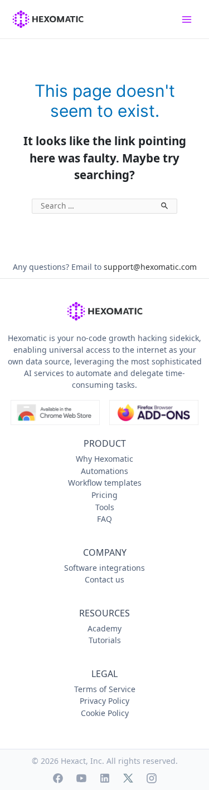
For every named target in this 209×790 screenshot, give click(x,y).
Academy (104, 628)
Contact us (104, 579)
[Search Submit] (165, 204)
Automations (104, 471)
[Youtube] (81, 778)
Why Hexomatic (104, 458)
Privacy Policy (104, 700)
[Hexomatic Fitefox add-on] (154, 412)
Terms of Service (104, 689)
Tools (104, 507)
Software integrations (104, 567)
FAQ (104, 519)
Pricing (104, 495)
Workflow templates (105, 482)
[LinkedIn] (104, 778)
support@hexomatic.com (150, 266)
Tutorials (105, 640)
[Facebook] (58, 778)
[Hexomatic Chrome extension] (55, 412)
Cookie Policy (105, 713)
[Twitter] (128, 778)
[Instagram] (151, 778)
